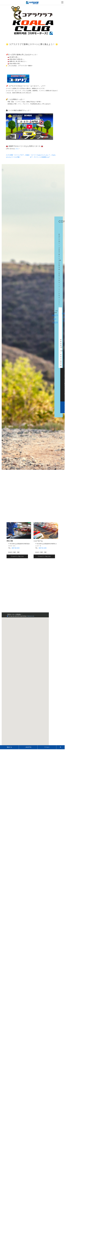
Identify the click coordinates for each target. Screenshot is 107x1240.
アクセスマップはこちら (17, 556)
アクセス (47, 747)
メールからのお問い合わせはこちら (65, 384)
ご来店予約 (65, 407)
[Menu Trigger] (62, 2)
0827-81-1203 (42, 548)
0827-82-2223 (55, 319)
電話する (9, 747)
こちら (17, 148)
